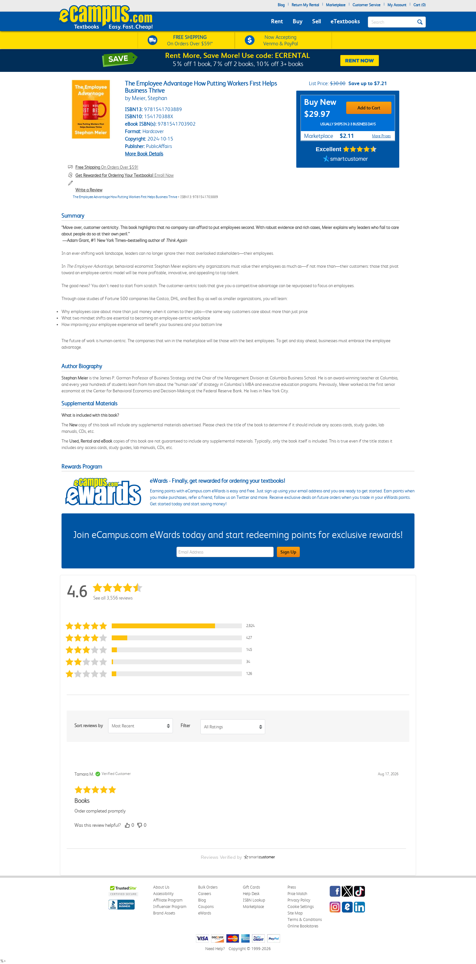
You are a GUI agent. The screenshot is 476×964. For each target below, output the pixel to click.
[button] (162, 626)
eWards (204, 913)
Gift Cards (251, 887)
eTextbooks (345, 21)
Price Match (297, 893)
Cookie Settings (301, 906)
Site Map (295, 913)
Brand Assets (164, 913)
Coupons (206, 906)
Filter (185, 725)
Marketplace (336, 5)
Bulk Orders (208, 887)
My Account (397, 5)
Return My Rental (305, 5)
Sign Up (288, 552)
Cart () (420, 5)
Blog (281, 5)
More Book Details (144, 154)
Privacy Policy (299, 900)
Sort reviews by (88, 725)
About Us (161, 887)
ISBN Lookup (254, 900)
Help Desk (251, 893)
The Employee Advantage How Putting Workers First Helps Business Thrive (125, 197)
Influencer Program (170, 906)
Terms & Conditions (305, 919)
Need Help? (215, 948)
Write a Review (88, 189)
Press (292, 887)
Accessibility (163, 893)
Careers (204, 893)
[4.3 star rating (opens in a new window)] (360, 149)
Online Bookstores (303, 926)
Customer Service (366, 5)
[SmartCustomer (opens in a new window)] (345, 159)
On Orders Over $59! (106, 167)
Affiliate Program (168, 900)
